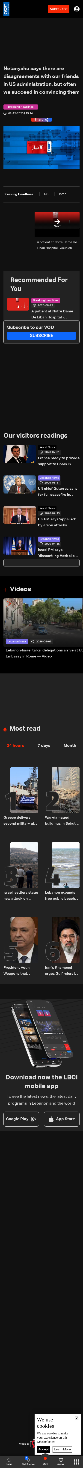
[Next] (77, 629)
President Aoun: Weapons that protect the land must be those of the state (18, 971)
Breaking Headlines (45, 300)
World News (47, 447)
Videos (20, 589)
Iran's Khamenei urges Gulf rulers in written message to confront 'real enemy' (61, 971)
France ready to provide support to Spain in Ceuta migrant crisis (59, 461)
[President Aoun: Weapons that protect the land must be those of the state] (20, 947)
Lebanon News (49, 478)
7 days (44, 746)
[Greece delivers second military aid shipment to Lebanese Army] (20, 797)
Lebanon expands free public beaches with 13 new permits (62, 896)
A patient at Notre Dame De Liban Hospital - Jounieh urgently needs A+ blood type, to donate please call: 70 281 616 (52, 315)
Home (9, 1464)
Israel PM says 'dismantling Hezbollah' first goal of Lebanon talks (57, 553)
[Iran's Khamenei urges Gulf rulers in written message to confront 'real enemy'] (62, 947)
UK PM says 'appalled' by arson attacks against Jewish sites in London (57, 523)
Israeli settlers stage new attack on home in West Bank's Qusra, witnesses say (20, 896)
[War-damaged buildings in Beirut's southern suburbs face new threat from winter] (62, 797)
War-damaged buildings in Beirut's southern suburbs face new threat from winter (61, 821)
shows (60, 1464)
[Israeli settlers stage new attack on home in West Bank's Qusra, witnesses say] (20, 872)
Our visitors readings (35, 436)
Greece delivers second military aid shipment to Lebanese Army (19, 821)
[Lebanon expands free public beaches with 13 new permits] (62, 872)
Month (70, 746)
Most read (25, 729)
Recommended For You (39, 284)
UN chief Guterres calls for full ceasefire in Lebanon (57, 492)
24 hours (15, 746)
